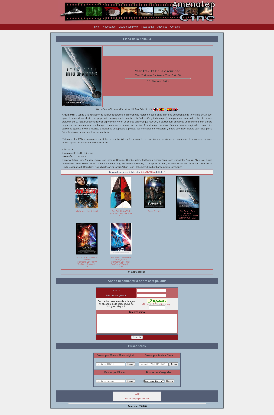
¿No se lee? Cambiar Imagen (157, 304)
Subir (137, 394)
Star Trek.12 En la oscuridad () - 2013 (188, 214)
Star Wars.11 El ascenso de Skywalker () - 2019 (121, 261)
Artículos (162, 26)
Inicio (97, 26)
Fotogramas (147, 26)
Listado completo (128, 26)
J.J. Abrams (148, 172)
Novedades (109, 26)
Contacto (175, 26)
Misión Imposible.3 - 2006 (87, 211)
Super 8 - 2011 (154, 211)
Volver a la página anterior (137, 398)
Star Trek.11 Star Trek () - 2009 (121, 213)
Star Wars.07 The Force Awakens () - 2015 (87, 261)
